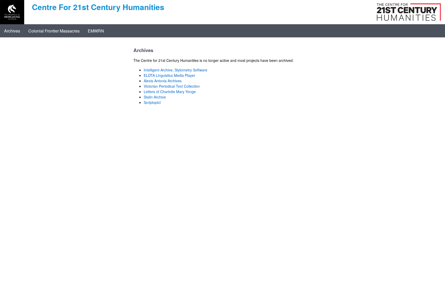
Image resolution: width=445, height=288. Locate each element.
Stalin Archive (155, 97)
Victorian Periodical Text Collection (172, 86)
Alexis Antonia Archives (163, 80)
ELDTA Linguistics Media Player (169, 75)
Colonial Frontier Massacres (54, 31)
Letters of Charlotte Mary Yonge (170, 91)
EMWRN (96, 31)
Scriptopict (152, 102)
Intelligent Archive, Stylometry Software (175, 69)
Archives (12, 31)
